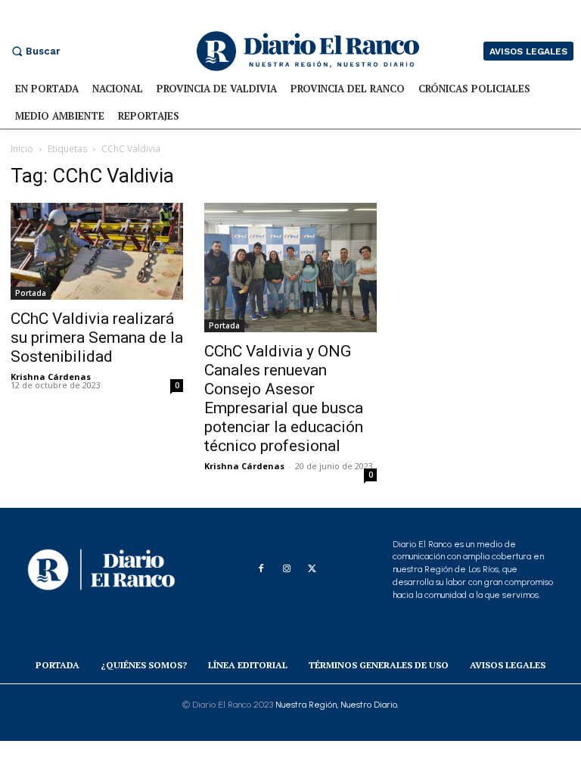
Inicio (22, 148)
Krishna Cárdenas (51, 376)
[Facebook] (261, 569)
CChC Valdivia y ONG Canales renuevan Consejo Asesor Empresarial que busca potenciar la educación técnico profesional (283, 398)
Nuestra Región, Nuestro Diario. (337, 704)
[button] (34, 51)
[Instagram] (287, 569)
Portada (30, 293)
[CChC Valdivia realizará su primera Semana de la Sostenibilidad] (97, 251)
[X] (312, 569)
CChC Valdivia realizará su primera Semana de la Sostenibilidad (97, 338)
